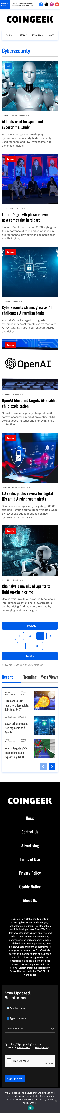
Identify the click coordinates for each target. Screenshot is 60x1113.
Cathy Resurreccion (9, 115)
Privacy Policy (30, 873)
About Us (30, 900)
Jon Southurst (10, 717)
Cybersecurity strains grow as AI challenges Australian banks (27, 310)
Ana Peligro (6, 301)
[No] (56, 1100)
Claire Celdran (7, 208)
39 (38, 646)
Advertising (30, 845)
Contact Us (30, 832)
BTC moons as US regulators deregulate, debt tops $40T (23, 4)
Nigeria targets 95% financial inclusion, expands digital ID (16, 752)
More (51, 35)
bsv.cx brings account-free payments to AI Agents (17, 727)
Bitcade (23, 35)
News (9, 35)
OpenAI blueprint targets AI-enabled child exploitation (30, 403)
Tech (8, 66)
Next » (30, 656)
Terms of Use (30, 859)
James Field (6, 394)
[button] (43, 766)
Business (10, 159)
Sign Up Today (14, 1078)
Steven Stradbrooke (10, 693)
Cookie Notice (30, 887)
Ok (30, 1108)
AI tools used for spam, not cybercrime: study (22, 124)
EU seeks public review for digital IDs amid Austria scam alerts (27, 496)
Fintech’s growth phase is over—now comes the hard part (27, 217)
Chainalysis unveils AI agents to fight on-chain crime (26, 589)
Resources (37, 35)
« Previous (30, 625)
